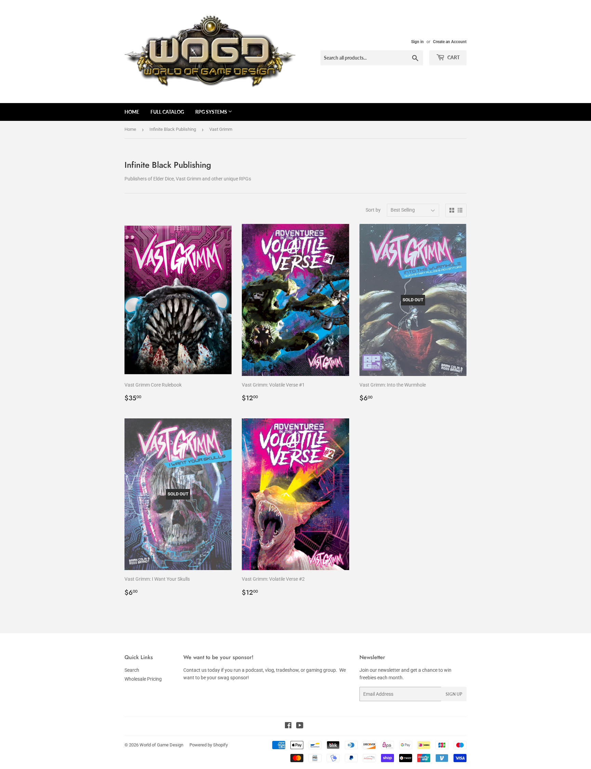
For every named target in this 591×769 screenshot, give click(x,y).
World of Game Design (161, 744)
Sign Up (454, 694)
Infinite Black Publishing (172, 129)
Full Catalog (167, 112)
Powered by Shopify (208, 744)
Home (131, 112)
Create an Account (450, 41)
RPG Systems (211, 112)
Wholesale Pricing (143, 679)
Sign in (417, 41)
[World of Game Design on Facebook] (288, 726)
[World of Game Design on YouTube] (299, 726)
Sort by (373, 210)
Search (131, 670)
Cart (453, 57)
